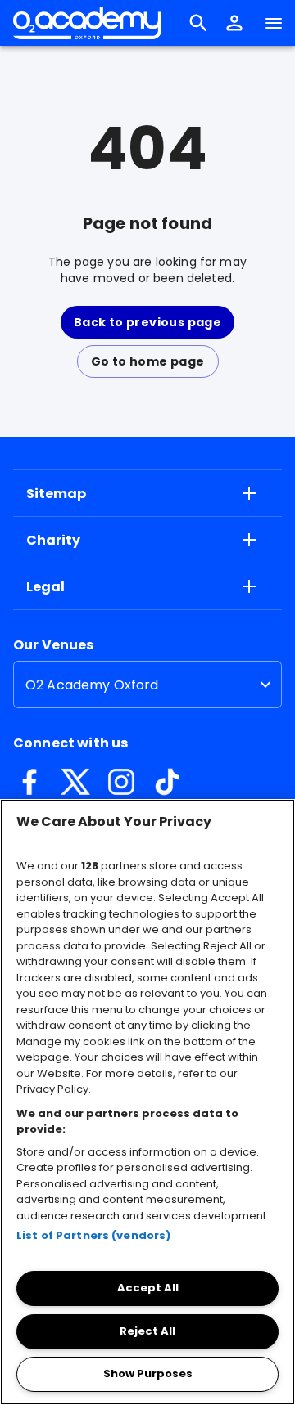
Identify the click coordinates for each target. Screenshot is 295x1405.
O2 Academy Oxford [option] (92, 685)
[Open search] (198, 23)
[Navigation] (273, 23)
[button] (234, 23)
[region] (147, 1102)
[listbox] (147, 684)
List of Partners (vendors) (93, 1235)
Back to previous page (147, 322)
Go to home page (148, 361)
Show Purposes (148, 1373)
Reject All (147, 1331)
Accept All (148, 1287)
